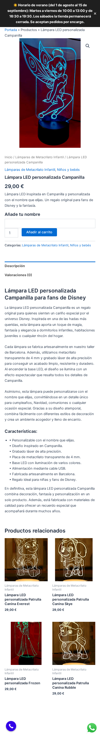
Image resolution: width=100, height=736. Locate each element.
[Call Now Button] (11, 726)
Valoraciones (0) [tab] (18, 275)
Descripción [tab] (15, 266)
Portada (11, 30)
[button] (87, 46)
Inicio (8, 157)
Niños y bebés (68, 170)
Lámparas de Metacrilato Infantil (39, 157)
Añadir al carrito (39, 232)
